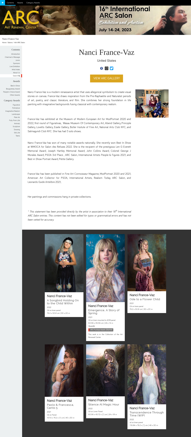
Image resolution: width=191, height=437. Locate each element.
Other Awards (15, 95)
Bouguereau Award (13, 89)
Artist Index (16, 69)
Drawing (17, 130)
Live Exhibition (15, 66)
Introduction (15, 54)
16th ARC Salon (19, 42)
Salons (10, 42)
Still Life (17, 133)
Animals (17, 123)
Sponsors (16, 63)
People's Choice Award (11, 92)
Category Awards (33, 3)
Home (4, 42)
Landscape (16, 114)
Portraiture (16, 108)
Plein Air (17, 117)
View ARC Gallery (106, 78)
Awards (20, 3)
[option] (143, 19)
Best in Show (15, 86)
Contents (10, 3)
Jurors (17, 60)
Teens (18, 136)
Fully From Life (14, 120)
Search (15, 76)
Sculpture (16, 126)
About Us (16, 73)
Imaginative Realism (12, 111)
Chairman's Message (12, 57)
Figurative (16, 105)
